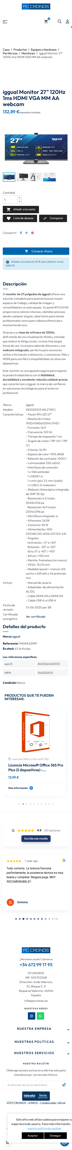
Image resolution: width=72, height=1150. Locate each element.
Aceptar (33, 1135)
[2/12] (23, 919)
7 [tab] (41, 804)
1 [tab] (19, 804)
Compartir (21, 233)
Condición (9, 682)
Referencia (10, 643)
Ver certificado (35, 616)
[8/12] (45, 919)
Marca (7, 636)
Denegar (55, 1135)
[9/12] (49, 919)
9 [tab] (49, 804)
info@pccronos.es (36, 1000)
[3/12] (27, 919)
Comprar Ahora (38, 251)
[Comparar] (40, 744)
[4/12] (31, 919)
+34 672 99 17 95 (36, 964)
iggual (16, 636)
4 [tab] (30, 804)
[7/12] (42, 919)
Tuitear (26, 233)
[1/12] (20, 919)
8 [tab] (45, 804)
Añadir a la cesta (20, 209)
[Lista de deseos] (31, 744)
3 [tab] (27, 804)
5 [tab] (34, 804)
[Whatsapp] (40, 1016)
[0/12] (16, 919)
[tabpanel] (36, 755)
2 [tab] (23, 804)
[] (7, 1142)
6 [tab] (38, 804)
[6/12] (38, 919)
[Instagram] (31, 1016)
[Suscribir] (64, 1085)
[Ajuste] (67, 21)
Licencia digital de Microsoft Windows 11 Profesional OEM (32, 767)
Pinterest (32, 233)
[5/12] (34, 919)
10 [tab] (52, 804)
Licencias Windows (23, 759)
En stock (8, 648)
